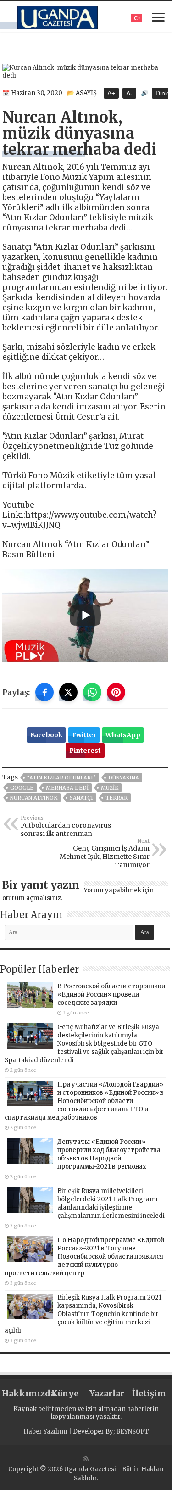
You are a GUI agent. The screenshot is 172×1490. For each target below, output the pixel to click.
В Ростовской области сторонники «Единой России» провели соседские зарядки (111, 994)
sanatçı (81, 798)
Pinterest (85, 750)
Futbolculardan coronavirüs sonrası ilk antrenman (66, 826)
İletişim (149, 1393)
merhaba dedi (67, 787)
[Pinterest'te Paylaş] (116, 692)
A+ (111, 93)
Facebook (46, 735)
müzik (109, 787)
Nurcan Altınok (33, 798)
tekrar (116, 798)
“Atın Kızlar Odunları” (61, 777)
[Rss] (86, 1458)
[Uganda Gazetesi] (57, 16)
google (21, 787)
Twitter (84, 735)
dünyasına (123, 777)
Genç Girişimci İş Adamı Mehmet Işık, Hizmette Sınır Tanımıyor (105, 853)
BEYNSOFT (132, 1431)
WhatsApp (122, 735)
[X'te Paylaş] (68, 692)
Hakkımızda (23, 1393)
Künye (64, 1393)
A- (129, 93)
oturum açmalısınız (31, 898)
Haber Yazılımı (45, 1431)
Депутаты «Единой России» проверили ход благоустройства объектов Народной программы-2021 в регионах (109, 1154)
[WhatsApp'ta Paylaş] (92, 692)
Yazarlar (106, 1393)
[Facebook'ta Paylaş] (44, 692)
